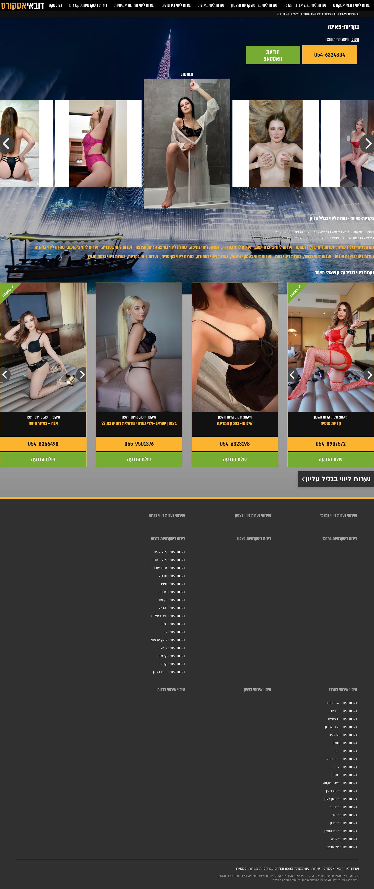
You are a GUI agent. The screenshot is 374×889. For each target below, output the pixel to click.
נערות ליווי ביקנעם (83, 247)
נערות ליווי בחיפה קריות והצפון (254, 5)
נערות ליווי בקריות (143, 256)
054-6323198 (235, 444)
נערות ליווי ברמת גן (343, 823)
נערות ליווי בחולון (345, 743)
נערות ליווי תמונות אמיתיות (134, 5)
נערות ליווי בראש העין (341, 791)
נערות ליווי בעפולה (212, 256)
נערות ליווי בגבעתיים (342, 719)
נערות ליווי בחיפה (204, 247)
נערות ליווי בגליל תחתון (315, 247)
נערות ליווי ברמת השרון (340, 831)
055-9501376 (139, 444)
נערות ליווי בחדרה (236, 247)
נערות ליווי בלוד (346, 767)
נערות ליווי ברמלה (344, 815)
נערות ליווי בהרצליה (343, 735)
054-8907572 (331, 444)
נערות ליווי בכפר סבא (341, 759)
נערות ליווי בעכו (288, 256)
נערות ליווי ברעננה (344, 839)
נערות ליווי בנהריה (50, 247)
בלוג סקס (55, 5)
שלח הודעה (331, 459)
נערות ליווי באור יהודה (341, 703)
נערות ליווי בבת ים (344, 711)
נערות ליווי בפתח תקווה (340, 783)
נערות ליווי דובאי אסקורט (352, 5)
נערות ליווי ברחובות (343, 807)
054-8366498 (43, 444)
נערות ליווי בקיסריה (177, 256)
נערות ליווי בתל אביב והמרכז (305, 5)
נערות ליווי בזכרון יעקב (273, 247)
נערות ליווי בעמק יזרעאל (251, 256)
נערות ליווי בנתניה (344, 775)
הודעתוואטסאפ (273, 55)
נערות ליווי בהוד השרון (341, 727)
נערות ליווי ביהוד (345, 751)
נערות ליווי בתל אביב (342, 847)
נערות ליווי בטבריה (117, 247)
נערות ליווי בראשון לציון (340, 799)
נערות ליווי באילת (211, 5)
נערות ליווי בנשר (317, 256)
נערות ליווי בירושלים (176, 5)
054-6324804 (329, 55)
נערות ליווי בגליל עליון (355, 247)
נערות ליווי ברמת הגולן (106, 256)
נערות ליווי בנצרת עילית (354, 256)
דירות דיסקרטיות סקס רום (88, 5)
